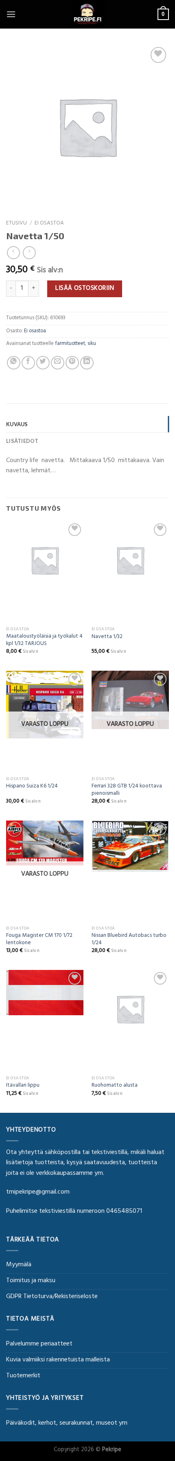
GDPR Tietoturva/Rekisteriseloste (52, 1297)
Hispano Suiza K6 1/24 (32, 787)
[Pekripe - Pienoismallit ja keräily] (87, 14)
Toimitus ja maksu (30, 1281)
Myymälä (18, 1265)
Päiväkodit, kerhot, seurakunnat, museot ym (66, 1423)
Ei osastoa (49, 223)
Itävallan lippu (22, 1086)
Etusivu (16, 223)
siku (92, 344)
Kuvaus (17, 424)
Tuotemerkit (23, 1376)
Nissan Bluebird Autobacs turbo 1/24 (129, 940)
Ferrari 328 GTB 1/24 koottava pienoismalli (127, 790)
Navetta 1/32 (107, 637)
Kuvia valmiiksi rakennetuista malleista (58, 1360)
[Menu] (11, 14)
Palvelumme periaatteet (39, 1344)
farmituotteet (70, 344)
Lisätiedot (22, 441)
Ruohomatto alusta (115, 1086)
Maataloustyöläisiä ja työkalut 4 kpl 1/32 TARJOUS (44, 641)
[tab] (87, 424)
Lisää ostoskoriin (84, 288)
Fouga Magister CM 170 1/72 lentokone (39, 940)
